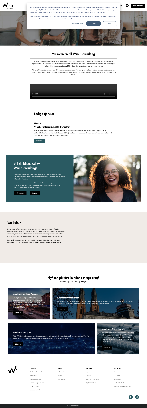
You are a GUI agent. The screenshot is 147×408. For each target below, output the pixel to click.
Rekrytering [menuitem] (33, 375)
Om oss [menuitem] (116, 372)
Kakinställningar (77, 23)
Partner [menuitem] (60, 375)
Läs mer (39, 141)
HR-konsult (20, 193)
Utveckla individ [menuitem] (35, 390)
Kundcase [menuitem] (89, 375)
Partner (35, 193)
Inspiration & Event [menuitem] (91, 372)
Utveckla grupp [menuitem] (34, 386)
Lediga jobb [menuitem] (61, 379)
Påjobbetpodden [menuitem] (91, 383)
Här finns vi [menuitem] (117, 375)
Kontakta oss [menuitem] (117, 379)
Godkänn (93, 23)
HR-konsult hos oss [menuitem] (63, 372)
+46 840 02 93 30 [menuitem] (120, 383)
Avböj (109, 23)
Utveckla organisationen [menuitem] (37, 383)
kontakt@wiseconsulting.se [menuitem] (123, 386)
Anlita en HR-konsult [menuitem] (36, 372)
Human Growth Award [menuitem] (92, 379)
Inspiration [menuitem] (89, 368)
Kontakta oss (138, 6)
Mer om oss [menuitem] (117, 368)
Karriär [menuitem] (60, 368)
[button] (127, 5)
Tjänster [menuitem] (33, 368)
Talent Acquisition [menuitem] (35, 379)
